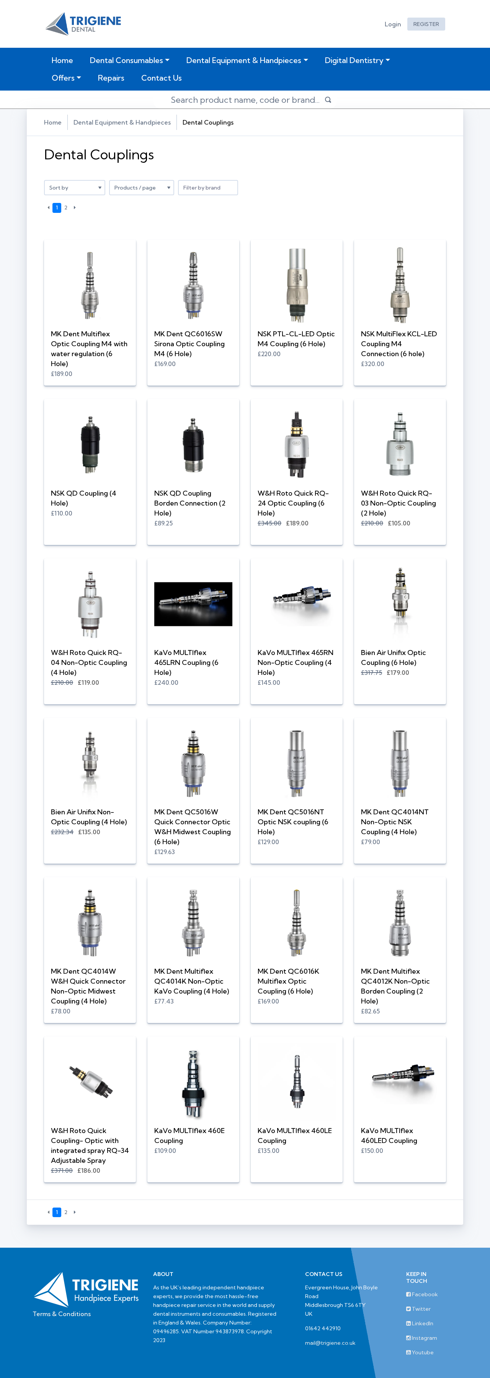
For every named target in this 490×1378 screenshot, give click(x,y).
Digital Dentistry (354, 60)
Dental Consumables (126, 60)
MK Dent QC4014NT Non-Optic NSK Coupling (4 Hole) (395, 821)
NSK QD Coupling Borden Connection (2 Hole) (189, 503)
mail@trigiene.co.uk (330, 1342)
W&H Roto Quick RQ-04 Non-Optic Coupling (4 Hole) (89, 662)
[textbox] (208, 188)
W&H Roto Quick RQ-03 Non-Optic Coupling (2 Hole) (398, 503)
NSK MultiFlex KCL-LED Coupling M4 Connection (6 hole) (399, 343)
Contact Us (161, 78)
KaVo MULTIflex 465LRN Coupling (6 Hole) (186, 662)
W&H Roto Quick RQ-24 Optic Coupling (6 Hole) (293, 503)
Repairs (111, 78)
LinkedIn (422, 1323)
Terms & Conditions (62, 1314)
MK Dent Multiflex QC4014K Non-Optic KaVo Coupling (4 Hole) (191, 981)
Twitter (421, 1308)
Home (64, 60)
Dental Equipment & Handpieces (243, 60)
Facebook (424, 1294)
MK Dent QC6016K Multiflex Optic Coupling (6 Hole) (288, 981)
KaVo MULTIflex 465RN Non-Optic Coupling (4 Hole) (295, 662)
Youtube (422, 1352)
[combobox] (208, 187)
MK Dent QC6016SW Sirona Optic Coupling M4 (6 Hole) (189, 343)
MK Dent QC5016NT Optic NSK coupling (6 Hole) (293, 821)
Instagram (424, 1337)
